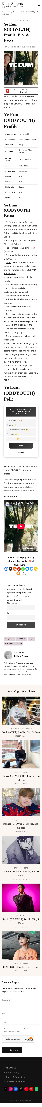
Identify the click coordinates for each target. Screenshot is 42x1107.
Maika (8, 262)
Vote (21, 446)
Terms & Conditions (15, 1077)
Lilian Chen (13, 47)
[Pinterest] (19, 569)
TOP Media (9, 644)
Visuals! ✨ (13, 425)
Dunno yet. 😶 (14, 439)
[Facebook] (6, 569)
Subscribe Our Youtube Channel (23, 91)
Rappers (29, 729)
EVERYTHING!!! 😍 (15, 420)
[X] (10, 569)
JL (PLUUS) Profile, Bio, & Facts (21, 967)
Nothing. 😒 (13, 434)
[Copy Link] (36, 569)
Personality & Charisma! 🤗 (18, 430)
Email (9, 613)
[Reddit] (15, 569)
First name (12, 603)
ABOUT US (11, 1067)
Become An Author (15, 1081)
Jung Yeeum (9, 639)
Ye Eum (19, 644)
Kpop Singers (12, 3)
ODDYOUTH (19, 103)
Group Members (21, 21)
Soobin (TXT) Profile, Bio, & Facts (21, 732)
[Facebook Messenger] (27, 569)
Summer (8, 303)
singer (31, 639)
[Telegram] (31, 569)
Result (21, 452)
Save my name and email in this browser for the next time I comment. (21, 1030)
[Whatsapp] (23, 569)
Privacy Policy (12, 1072)
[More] (18, 573)
